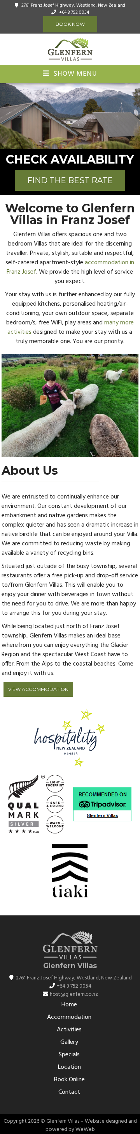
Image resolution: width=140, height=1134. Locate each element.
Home (69, 1005)
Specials (69, 1055)
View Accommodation (38, 689)
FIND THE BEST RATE (70, 180)
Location (69, 1067)
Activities (69, 1030)
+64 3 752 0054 (74, 12)
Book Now (70, 24)
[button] (7, 116)
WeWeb (85, 1129)
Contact (69, 1092)
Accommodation (69, 1017)
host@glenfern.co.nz (74, 994)
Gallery (69, 1042)
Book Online (69, 1080)
